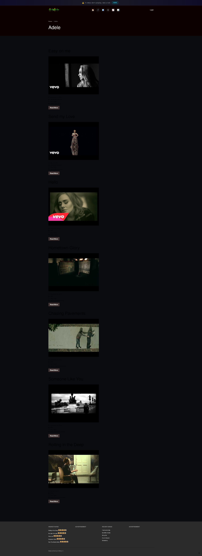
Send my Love (61, 116)
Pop (51, 101)
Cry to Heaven (106, 538)
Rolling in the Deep (66, 444)
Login (152, 10)
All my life (104, 535)
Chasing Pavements (67, 313)
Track (54, 101)
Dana (52, 493)
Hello (53, 182)
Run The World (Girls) (54, 542)
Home (93, 10)
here (115, 2)
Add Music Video (108, 10)
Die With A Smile (106, 533)
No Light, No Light (52, 533)
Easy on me (59, 50)
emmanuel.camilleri (56, 99)
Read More (54, 107)
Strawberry (105, 540)
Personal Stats (113, 10)
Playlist (98, 10)
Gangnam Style (52, 539)
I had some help (106, 530)
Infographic (118, 10)
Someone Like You (65, 379)
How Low (50, 536)
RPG (51, 230)
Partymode (103, 10)
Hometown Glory (64, 247)
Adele (52, 103)
